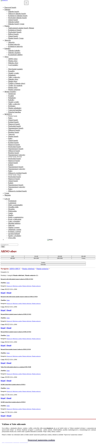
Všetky (83, 258)
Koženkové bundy (15, 30)
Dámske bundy (13, 12)
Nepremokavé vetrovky (16, 155)
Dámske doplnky (14, 53)
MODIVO (8, 114)
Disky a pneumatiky (15, 205)
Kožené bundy (13, 122)
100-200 (60, 256)
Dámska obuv (13, 63)
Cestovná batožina (14, 110)
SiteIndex (43, 264)
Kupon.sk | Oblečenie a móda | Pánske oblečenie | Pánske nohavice (24, 286)
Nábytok (11, 225)
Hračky (11, 215)
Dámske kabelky (14, 51)
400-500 (12, 258)
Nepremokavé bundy (15, 128)
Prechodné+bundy (15, 32)
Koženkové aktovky (15, 46)
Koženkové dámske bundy (18, 16)
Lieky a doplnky (14, 221)
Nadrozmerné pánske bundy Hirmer (21, 28)
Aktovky (7, 40)
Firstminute (12, 201)
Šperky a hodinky (14, 236)
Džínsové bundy (14, 130)
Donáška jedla (13, 207)
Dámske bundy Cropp (16, 24)
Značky (43, 262)
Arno (8, 282)
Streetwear (12, 94)
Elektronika (12, 211)
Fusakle (11, 96)
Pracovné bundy (10, 7)
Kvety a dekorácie (14, 219)
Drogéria (11, 209)
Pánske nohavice (42, 269)
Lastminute (12, 203)
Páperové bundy (14, 124)
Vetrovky (11, 134)
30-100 (36, 256)
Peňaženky (12, 98)
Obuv (6, 57)
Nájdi (3, 246)
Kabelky (7, 48)
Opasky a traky (13, 102)
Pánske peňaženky (14, 108)
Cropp (6, 193)
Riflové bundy (13, 34)
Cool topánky (13, 65)
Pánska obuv (13, 61)
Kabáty (10, 165)
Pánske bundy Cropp (16, 38)
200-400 (83, 256)
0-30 (12, 256)
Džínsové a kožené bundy (17, 173)
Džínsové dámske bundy (17, 14)
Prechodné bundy (14, 126)
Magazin (7, 195)
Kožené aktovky (14, 44)
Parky (10, 118)
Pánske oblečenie (28, 269)
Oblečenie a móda (14, 229)
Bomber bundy (13, 132)
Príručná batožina (14, 112)
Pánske (7, 26)
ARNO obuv (13, 59)
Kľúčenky (12, 106)
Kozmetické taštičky (15, 55)
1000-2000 (60, 258)
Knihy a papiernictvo (15, 217)
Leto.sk (7, 199)
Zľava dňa (12, 238)
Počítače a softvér (14, 232)
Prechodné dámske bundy (17, 18)
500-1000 (36, 258)
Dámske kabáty (13, 22)
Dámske (7, 9)
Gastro (10, 213)
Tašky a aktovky (14, 104)
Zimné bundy (13, 20)
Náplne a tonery (14, 227)
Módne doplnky (10, 92)
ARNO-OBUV (14, 269)
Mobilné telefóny (14, 223)
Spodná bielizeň (14, 234)
